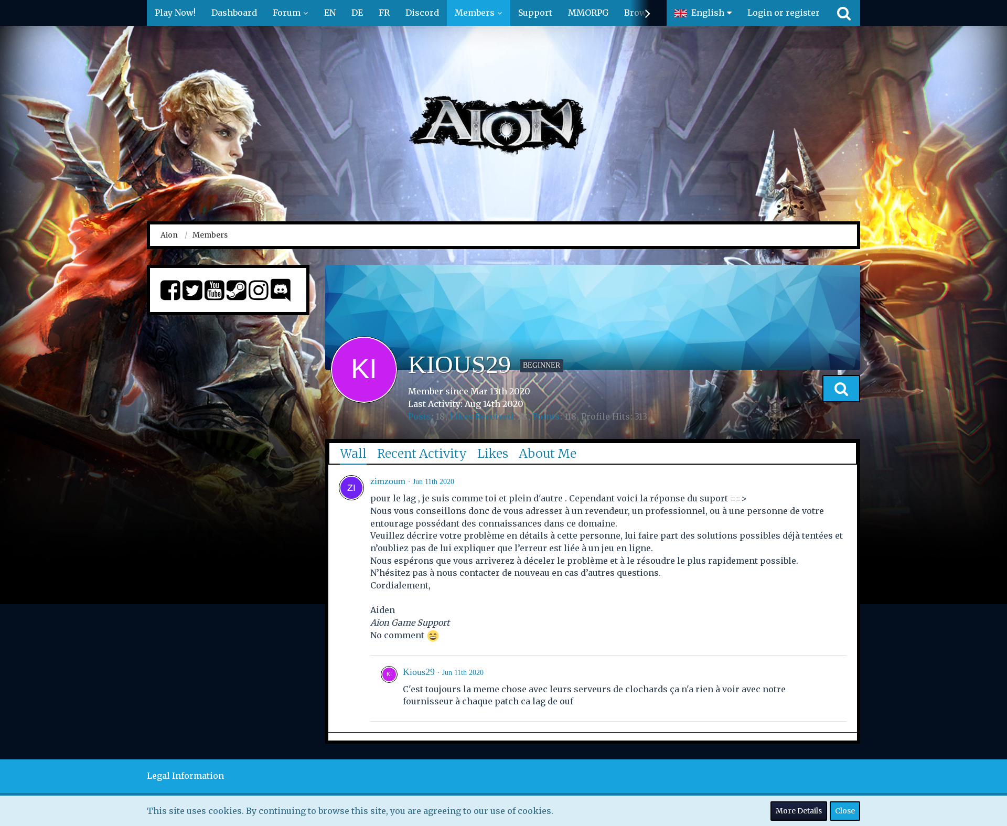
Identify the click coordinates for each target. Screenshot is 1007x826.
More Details (799, 811)
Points (546, 416)
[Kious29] (389, 688)
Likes (492, 453)
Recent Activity (422, 453)
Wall (353, 453)
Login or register (783, 12)
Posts (419, 416)
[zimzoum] (351, 487)
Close (845, 811)
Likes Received (481, 416)
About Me (547, 453)
